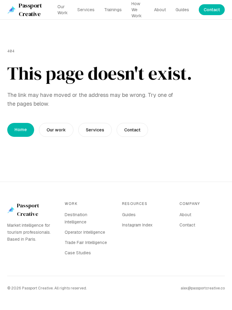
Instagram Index (137, 225)
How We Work (136, 9)
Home (20, 129)
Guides (182, 9)
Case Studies (78, 253)
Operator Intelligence (85, 232)
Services (86, 9)
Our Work (62, 9)
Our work (56, 130)
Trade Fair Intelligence (86, 242)
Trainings (113, 9)
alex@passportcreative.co (203, 288)
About (160, 9)
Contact (212, 9)
